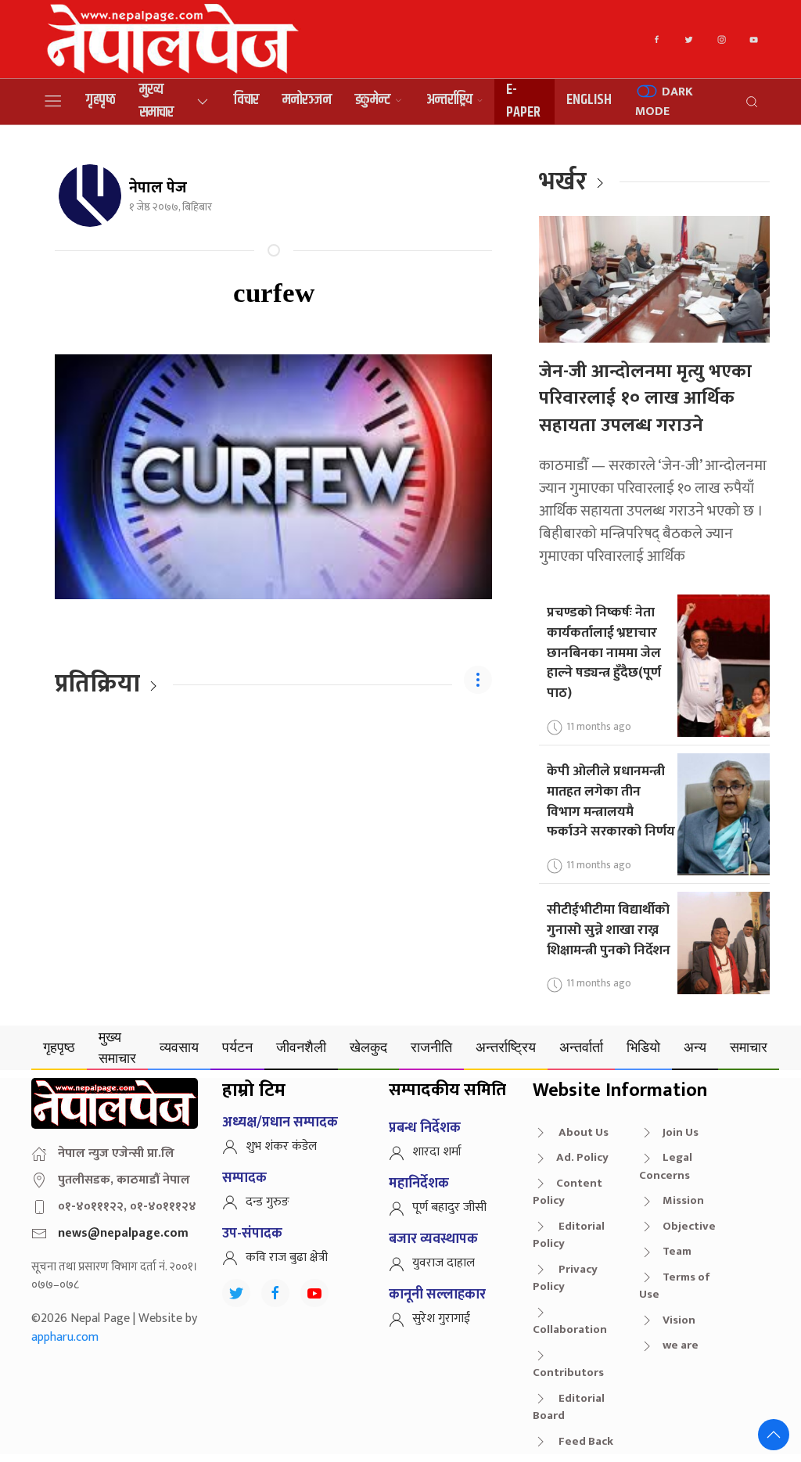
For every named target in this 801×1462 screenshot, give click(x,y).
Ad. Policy (582, 1157)
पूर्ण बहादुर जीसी (449, 1207)
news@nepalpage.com (123, 1233)
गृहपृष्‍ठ (101, 99)
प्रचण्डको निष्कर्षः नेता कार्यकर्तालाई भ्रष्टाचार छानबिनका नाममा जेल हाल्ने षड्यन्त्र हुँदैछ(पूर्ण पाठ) (604, 652)
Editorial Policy (569, 1235)
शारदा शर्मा (437, 1151)
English (589, 99)
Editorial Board (569, 1407)
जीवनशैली (301, 1047)
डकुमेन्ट (372, 99)
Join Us (681, 1132)
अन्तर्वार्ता (581, 1047)
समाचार (748, 1047)
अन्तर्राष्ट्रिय (449, 99)
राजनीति (431, 1047)
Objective (689, 1226)
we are (681, 1345)
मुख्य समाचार (156, 101)
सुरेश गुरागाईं (441, 1318)
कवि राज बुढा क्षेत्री (287, 1257)
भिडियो (643, 1047)
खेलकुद (368, 1047)
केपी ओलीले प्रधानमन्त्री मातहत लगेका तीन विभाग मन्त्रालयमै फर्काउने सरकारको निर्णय (611, 801)
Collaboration (570, 1329)
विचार (246, 99)
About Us (582, 1132)
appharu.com (65, 1337)
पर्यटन (237, 1047)
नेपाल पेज (158, 187)
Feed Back (584, 1441)
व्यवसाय (179, 1047)
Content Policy (567, 1192)
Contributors (568, 1372)
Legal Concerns (665, 1166)
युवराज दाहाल (443, 1262)
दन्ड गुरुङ (267, 1201)
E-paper (523, 101)
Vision (679, 1320)
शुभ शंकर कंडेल (281, 1146)
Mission (683, 1200)
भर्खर (563, 182)
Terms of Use (674, 1286)
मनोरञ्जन (307, 99)
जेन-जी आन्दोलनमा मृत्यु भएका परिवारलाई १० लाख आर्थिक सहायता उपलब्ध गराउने (645, 398)
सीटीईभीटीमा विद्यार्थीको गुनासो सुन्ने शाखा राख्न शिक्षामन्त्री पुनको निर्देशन (608, 929)
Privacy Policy (565, 1278)
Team (677, 1251)
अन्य (695, 1047)
